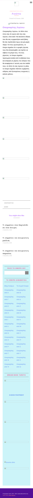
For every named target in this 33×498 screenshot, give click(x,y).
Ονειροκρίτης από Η (9, 311)
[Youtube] (3, 2)
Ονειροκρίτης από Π (21, 338)
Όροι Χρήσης (12, 495)
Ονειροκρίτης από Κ (21, 318)
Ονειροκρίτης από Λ (16, 11)
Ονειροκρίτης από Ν (9, 332)
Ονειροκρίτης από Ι (9, 318)
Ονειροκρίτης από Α (9, 291)
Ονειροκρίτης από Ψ (9, 365)
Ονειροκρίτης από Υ (21, 352)
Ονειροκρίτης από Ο (9, 338)
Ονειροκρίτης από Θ (21, 311)
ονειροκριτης (9, 202)
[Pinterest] (5, 2)
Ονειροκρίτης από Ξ (21, 332)
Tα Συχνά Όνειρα (22, 286)
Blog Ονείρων (9, 286)
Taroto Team (5, 495)
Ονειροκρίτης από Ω (21, 365)
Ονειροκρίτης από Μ (21, 325)
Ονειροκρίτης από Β (21, 291)
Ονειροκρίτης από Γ (9, 298)
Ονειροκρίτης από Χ (21, 359)
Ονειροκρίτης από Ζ (21, 305)
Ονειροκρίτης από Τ (9, 352)
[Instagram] (8, 2)
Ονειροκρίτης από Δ (21, 298)
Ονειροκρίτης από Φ (9, 359)
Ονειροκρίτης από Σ (21, 345)
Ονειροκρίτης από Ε (9, 305)
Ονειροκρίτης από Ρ (9, 345)
